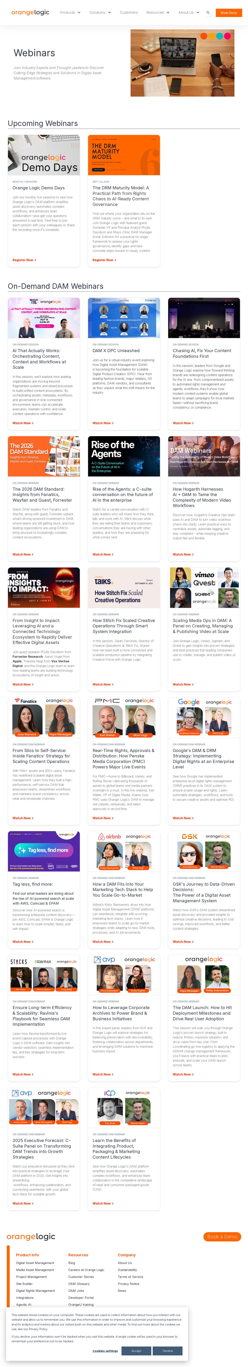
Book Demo (229, 12)
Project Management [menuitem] (31, 1277)
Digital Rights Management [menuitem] (35, 1291)
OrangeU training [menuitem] (81, 1305)
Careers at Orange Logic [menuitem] (86, 1270)
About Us (186, 12)
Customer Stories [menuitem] (81, 1277)
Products (67, 12)
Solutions (97, 12)
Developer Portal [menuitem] (81, 1298)
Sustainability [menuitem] (127, 1270)
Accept (136, 1351)
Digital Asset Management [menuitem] (35, 1263)
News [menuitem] (122, 1291)
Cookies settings (105, 1351)
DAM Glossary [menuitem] (79, 1284)
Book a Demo (222, 1237)
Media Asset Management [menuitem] (35, 1270)
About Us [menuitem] (125, 1263)
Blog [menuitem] (71, 1263)
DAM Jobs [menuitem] (76, 1291)
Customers (129, 12)
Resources (155, 12)
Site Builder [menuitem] (24, 1284)
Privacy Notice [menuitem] (128, 1284)
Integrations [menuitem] (25, 1298)
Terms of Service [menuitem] (130, 1277)
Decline (168, 1351)
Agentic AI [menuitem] (23, 1305)
